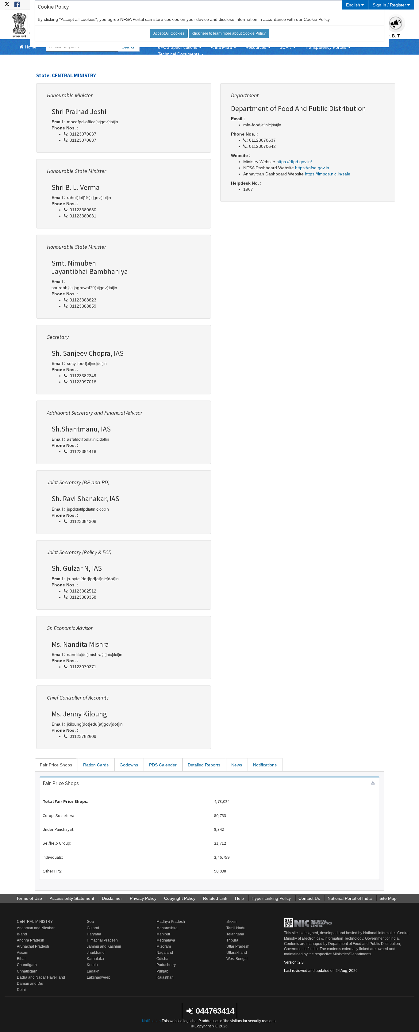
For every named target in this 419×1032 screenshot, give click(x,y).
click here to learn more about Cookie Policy (229, 33)
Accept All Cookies (168, 33)
